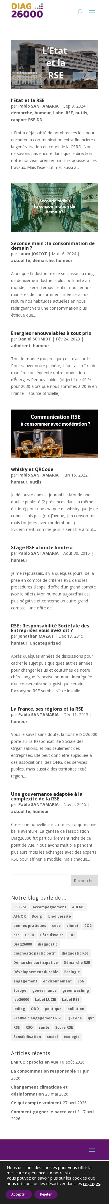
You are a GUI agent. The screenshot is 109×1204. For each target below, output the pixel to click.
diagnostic (48, 944)
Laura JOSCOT (32, 253)
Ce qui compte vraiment (36, 1102)
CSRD (29, 934)
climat (72, 925)
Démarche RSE (77, 962)
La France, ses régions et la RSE (47, 709)
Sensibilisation (27, 1036)
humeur (43, 112)
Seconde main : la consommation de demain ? (53, 245)
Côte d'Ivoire (52, 934)
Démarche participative (35, 962)
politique (53, 1008)
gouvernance (44, 990)
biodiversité (59, 916)
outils (81, 112)
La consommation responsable (43, 1071)
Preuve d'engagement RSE (37, 1018)
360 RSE (20, 907)
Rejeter (46, 1194)
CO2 (88, 925)
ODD (35, 1008)
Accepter (18, 1194)
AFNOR (19, 916)
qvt (91, 1018)
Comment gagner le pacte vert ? (45, 1111)
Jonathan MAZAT (36, 636)
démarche (21, 112)
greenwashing (75, 990)
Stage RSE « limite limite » (42, 547)
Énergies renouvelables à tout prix (51, 333)
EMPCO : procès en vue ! (36, 1062)
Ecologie (72, 971)
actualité (20, 260)
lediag (19, 1008)
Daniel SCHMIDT (34, 339)
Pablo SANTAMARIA (38, 106)
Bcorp (37, 916)
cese (56, 925)
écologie (72, 1036)
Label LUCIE (45, 999)
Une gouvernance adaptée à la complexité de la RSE (47, 796)
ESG (81, 981)
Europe (19, 990)
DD (72, 934)
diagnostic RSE (75, 953)
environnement (57, 981)
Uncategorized (45, 643)
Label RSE (63, 112)
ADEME (78, 907)
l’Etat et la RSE (27, 100)
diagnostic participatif (34, 953)
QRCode (74, 1018)
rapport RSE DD (26, 119)
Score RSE (64, 1027)
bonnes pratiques (29, 925)
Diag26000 (22, 944)
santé (44, 1027)
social (52, 1036)
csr (16, 934)
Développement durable (35, 971)
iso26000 (21, 999)
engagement (25, 981)
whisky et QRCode (32, 469)
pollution (75, 1008)
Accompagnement (49, 907)
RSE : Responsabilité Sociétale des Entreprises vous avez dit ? (50, 628)
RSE (16, 1027)
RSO (29, 1027)
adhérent (21, 345)
